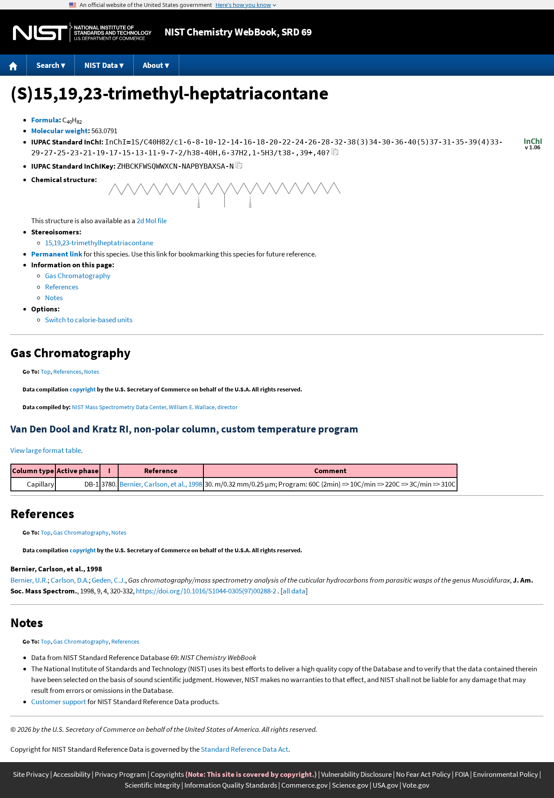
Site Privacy (31, 774)
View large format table (45, 450)
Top (46, 371)
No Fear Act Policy (423, 774)
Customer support (58, 701)
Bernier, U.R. (29, 580)
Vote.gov (416, 785)
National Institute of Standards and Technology (82, 32)
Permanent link (56, 254)
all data (294, 591)
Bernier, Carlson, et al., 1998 (160, 484)
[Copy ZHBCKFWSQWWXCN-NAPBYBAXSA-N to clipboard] (238, 167)
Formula (45, 120)
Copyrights (167, 774)
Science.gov (350, 785)
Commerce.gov (304, 785)
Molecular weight (59, 130)
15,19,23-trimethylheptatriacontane (99, 242)
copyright (83, 389)
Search (47, 65)
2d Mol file (152, 220)
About (153, 65)
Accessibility (71, 774)
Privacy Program (120, 774)
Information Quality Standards (230, 785)
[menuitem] (13, 65)
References (61, 287)
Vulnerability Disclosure (356, 774)
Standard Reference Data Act (244, 749)
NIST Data (101, 65)
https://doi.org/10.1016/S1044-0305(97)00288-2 (206, 591)
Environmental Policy (505, 774)
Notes (54, 297)
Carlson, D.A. (70, 580)
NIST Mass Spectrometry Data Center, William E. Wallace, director (155, 407)
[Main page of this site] (13, 65)
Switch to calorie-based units (88, 319)
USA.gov (385, 785)
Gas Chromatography (77, 275)
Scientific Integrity (152, 785)
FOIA (462, 774)
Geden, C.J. (108, 580)
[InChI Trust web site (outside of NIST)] (533, 149)
